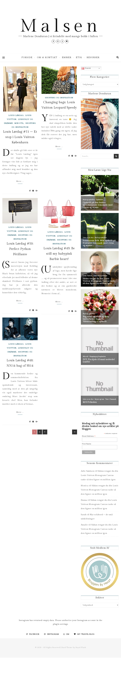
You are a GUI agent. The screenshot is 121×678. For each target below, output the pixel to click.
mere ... (20, 181)
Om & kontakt (47, 57)
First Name (86, 444)
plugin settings (60, 624)
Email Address (88, 436)
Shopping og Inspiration (59, 98)
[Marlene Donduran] (100, 124)
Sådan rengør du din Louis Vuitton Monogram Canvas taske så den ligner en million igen (99, 475)
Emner (66, 57)
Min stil (19, 123)
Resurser (93, 57)
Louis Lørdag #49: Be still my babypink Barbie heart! (59, 254)
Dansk (87, 68)
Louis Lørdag (16, 115)
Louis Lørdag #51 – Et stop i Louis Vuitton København (20, 137)
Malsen (60, 26)
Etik (79, 57)
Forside (27, 57)
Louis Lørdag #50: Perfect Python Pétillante (20, 249)
